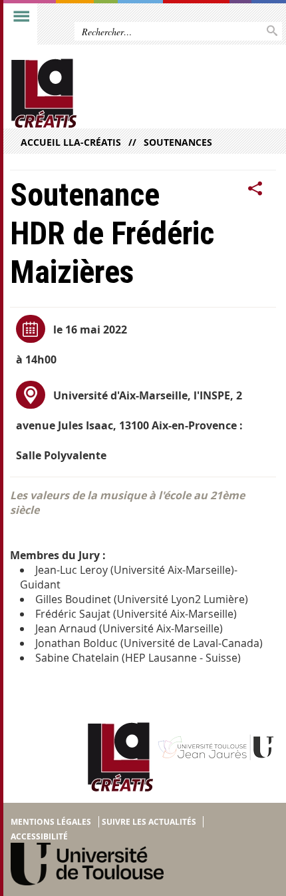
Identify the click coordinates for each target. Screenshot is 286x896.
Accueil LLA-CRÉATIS (71, 142)
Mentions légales (51, 821)
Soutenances (178, 142)
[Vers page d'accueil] (114, 93)
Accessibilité (39, 836)
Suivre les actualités (149, 821)
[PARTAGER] (255, 188)
